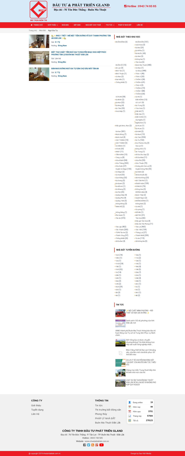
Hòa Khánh (120, 160)
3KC (137, 292)
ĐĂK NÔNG (140, 100)
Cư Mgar (119, 172)
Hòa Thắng (120, 163)
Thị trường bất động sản (108, 409)
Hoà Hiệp (119, 111)
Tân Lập (119, 227)
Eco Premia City (141, 143)
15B (117, 266)
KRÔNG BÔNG (141, 201)
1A (117, 272)
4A (117, 295)
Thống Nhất (120, 82)
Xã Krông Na (140, 241)
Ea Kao (118, 131)
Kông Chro (139, 149)
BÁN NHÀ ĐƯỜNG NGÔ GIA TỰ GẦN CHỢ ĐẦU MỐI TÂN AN (75, 69)
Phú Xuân (119, 215)
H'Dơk (118, 149)
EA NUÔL (139, 53)
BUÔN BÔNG (120, 42)
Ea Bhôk (119, 100)
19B (137, 269)
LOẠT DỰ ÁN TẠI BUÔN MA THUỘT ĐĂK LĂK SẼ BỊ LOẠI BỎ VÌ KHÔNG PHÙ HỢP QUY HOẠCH (141, 382)
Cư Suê (118, 175)
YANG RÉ (119, 206)
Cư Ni (137, 97)
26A (117, 281)
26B (137, 281)
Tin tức (99, 405)
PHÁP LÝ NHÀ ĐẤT (105, 418)
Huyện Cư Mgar (121, 169)
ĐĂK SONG (140, 117)
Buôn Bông (120, 134)
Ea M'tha (139, 50)
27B (117, 284)
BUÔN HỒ (119, 65)
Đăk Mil (138, 111)
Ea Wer (138, 56)
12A (117, 261)
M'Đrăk (138, 212)
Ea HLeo (139, 126)
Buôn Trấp (139, 195)
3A (136, 290)
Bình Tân (119, 71)
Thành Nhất (140, 235)
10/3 (117, 255)
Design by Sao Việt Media (141, 453)
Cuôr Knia (139, 45)
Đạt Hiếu (119, 79)
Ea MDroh (119, 186)
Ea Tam (138, 137)
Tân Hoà (139, 62)
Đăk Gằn (139, 114)
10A (137, 255)
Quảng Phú (119, 198)
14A (137, 264)
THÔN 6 (138, 88)
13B (137, 261)
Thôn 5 (138, 85)
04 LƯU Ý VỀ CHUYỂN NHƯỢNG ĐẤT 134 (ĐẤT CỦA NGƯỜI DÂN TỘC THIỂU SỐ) (141, 362)
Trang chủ (33, 31)
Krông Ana (139, 189)
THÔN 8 (138, 94)
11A (137, 258)
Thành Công (120, 235)
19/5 (117, 269)
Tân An (118, 218)
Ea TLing (139, 105)
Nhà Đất (42, 31)
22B (117, 278)
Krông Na (139, 59)
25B (137, 278)
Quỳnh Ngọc (140, 198)
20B (117, 275)
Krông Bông (120, 204)
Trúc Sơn (139, 108)
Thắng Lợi (139, 232)
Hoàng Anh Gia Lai (142, 166)
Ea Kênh (138, 172)
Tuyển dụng (37, 409)
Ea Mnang (119, 189)
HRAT (118, 152)
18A (137, 266)
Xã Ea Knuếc (140, 175)
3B (117, 292)
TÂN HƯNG (120, 154)
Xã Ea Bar (119, 241)
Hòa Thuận (140, 163)
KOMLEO (139, 186)
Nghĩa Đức (139, 123)
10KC (117, 258)
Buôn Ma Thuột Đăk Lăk (107, 422)
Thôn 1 (138, 74)
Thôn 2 (138, 76)
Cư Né (138, 206)
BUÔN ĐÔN (140, 42)
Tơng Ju (119, 157)
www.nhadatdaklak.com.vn (97, 441)
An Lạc (118, 68)
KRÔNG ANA (140, 192)
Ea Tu (138, 140)
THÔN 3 (138, 79)
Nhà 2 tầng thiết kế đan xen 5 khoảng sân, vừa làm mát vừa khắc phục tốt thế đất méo (141, 352)
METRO (138, 215)
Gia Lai (138, 146)
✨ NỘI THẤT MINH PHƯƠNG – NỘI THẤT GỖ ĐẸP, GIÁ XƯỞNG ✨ (139, 312)
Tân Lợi (138, 227)
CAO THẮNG (120, 140)
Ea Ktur (118, 102)
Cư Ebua (139, 71)
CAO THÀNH (120, 143)
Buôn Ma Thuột (141, 65)
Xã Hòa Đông (140, 178)
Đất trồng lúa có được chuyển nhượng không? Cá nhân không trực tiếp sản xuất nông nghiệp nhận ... (140, 342)
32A (117, 290)
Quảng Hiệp (120, 195)
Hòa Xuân (119, 166)
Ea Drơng (119, 180)
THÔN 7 (138, 91)
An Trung (139, 152)
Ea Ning (118, 105)
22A (137, 275)
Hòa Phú (139, 160)
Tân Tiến (139, 230)
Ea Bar (138, 48)
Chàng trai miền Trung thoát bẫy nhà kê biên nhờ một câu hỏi (141, 371)
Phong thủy (101, 414)
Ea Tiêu (118, 108)
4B (136, 295)
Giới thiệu (36, 405)
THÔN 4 (138, 82)
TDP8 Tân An (120, 232)
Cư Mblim (119, 146)
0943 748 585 (96, 438)
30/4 (117, 287)
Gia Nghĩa (139, 120)
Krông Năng (120, 212)
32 (136, 287)
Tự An (138, 238)
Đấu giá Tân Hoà (142, 221)
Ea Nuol (138, 134)
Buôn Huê (119, 137)
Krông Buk (139, 204)
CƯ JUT (138, 102)
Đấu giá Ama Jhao (122, 126)
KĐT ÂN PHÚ (140, 180)
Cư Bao (118, 76)
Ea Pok (118, 192)
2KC (137, 284)
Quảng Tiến (120, 201)
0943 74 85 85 (147, 6)
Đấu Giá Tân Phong (142, 224)
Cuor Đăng (119, 178)
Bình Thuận (120, 74)
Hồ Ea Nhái (139, 157)
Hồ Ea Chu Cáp (141, 154)
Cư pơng (139, 209)
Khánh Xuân (140, 183)
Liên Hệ (35, 414)
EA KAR (138, 131)
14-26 (118, 264)
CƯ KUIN (119, 97)
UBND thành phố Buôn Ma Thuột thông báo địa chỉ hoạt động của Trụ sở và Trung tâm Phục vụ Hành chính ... (135, 333)
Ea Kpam (119, 183)
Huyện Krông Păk (142, 169)
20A (137, 272)
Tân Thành (119, 230)
